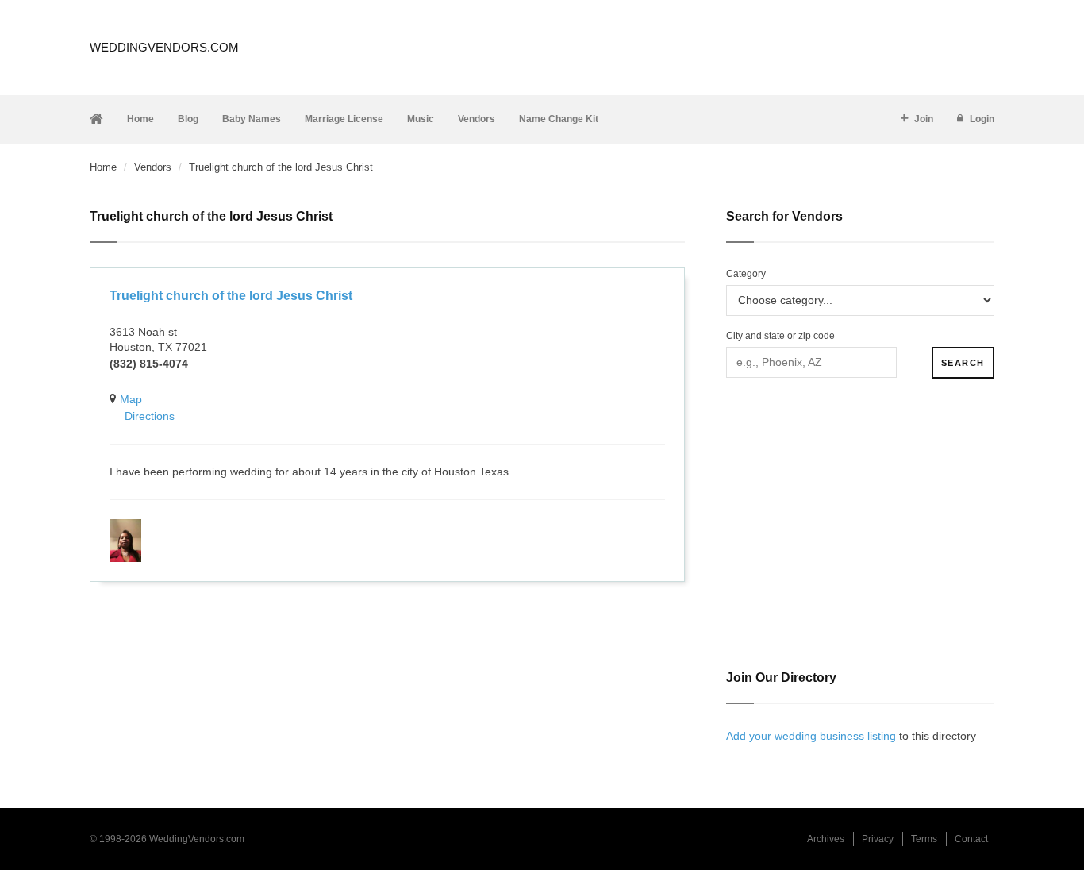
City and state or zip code (780, 335)
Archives (825, 839)
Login (982, 119)
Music (420, 119)
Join (923, 119)
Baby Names (251, 119)
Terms (924, 839)
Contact (971, 839)
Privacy (878, 839)
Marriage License (344, 119)
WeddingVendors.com (164, 47)
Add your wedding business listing (811, 735)
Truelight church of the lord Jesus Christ (231, 295)
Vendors (476, 119)
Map (131, 399)
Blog (188, 119)
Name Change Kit (558, 119)
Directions (150, 416)
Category (746, 273)
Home (140, 119)
